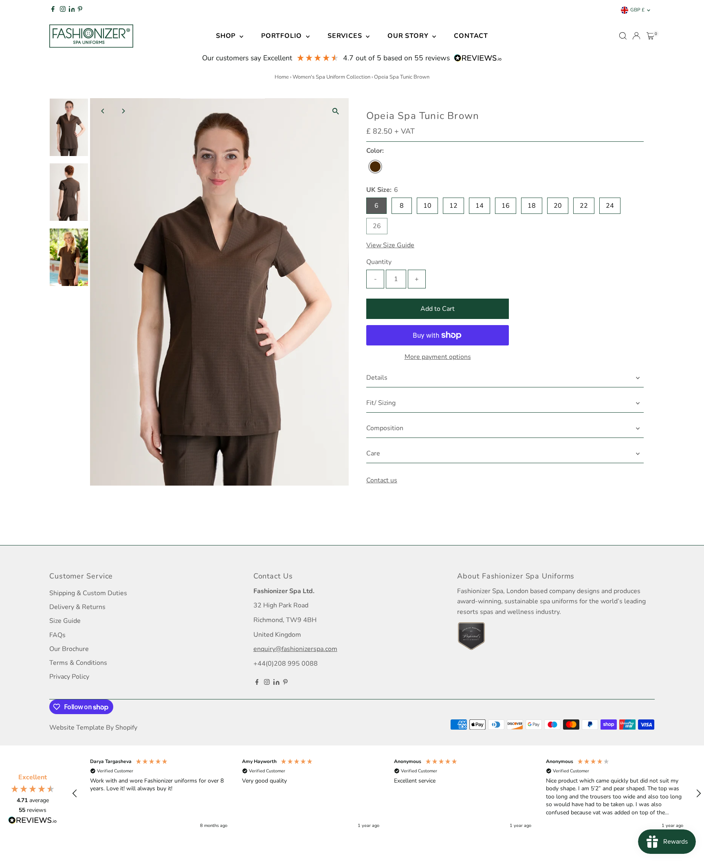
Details (376, 377)
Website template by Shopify (93, 727)
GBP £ (637, 10)
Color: (375, 150)
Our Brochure (69, 648)
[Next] (123, 111)
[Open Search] (623, 36)
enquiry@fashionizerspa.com (295, 648)
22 (584, 205)
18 (532, 205)
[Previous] (103, 111)
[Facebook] (53, 10)
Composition (384, 428)
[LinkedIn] (72, 10)
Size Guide (65, 620)
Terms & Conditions (78, 662)
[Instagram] (63, 10)
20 (558, 205)
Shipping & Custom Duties (88, 593)
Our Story (408, 35)
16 (506, 205)
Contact (471, 35)
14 (479, 205)
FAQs (57, 635)
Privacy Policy (69, 676)
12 (453, 205)
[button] (75, 793)
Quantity (379, 261)
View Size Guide (390, 245)
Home (282, 77)
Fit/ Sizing (381, 402)
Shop (227, 35)
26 (380, 228)
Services (346, 35)
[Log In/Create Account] (636, 36)
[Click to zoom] (335, 111)
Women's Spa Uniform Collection (331, 77)
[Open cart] (650, 36)
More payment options (438, 356)
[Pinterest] (80, 10)
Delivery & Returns (77, 607)
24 (610, 205)
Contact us (381, 480)
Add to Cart (437, 308)
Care (373, 453)
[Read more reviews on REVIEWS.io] (32, 821)
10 (427, 205)
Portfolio (282, 35)
